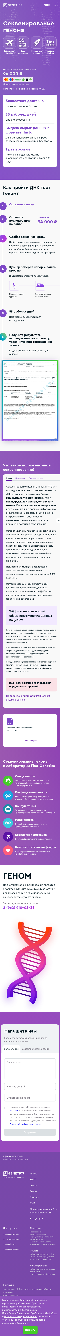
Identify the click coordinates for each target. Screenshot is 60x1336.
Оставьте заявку (21, 204)
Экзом (33, 1185)
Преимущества (36, 478)
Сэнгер (34, 1197)
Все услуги (36, 1218)
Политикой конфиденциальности (25, 1124)
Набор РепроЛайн (11, 1234)
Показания (20, 478)
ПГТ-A (33, 1173)
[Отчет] (30, 400)
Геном (9, 478)
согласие (14, 1110)
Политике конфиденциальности (20, 1316)
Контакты (8, 1285)
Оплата (34, 1250)
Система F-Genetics (11, 1239)
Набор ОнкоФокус (11, 1249)
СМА (32, 1203)
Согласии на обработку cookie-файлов (36, 1313)
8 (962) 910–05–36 (18, 908)
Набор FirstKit (9, 1244)
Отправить (30, 1132)
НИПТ (33, 1179)
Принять (30, 1330)
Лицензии (35, 1228)
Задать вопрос (30, 740)
